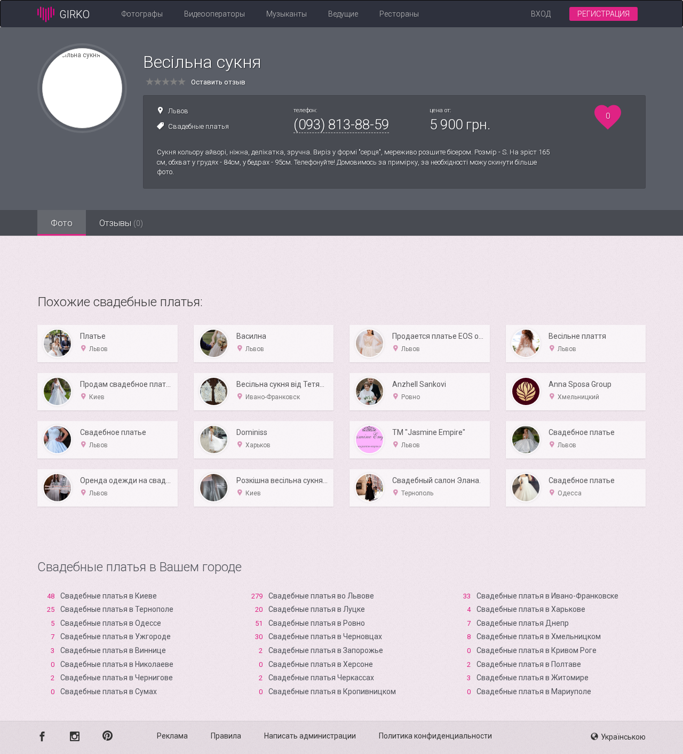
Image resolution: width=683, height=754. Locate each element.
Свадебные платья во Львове (321, 596)
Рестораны (399, 14)
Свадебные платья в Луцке (316, 609)
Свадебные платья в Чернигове (116, 677)
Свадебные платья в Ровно (316, 623)
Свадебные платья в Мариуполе (533, 691)
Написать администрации (310, 736)
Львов (178, 111)
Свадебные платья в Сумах (108, 691)
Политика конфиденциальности (435, 736)
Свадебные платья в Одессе (110, 623)
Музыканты (286, 14)
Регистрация (603, 14)
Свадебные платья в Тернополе (116, 609)
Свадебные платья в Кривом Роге (536, 650)
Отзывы (121, 222)
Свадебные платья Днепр (522, 623)
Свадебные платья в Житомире (532, 677)
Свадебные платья (198, 126)
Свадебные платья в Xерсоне (320, 664)
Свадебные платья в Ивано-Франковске (547, 596)
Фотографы (142, 14)
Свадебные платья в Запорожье (325, 650)
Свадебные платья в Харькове (530, 609)
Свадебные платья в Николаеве (116, 664)
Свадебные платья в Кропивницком (332, 691)
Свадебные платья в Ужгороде (115, 636)
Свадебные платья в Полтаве (528, 664)
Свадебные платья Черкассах (321, 677)
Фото (62, 222)
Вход (541, 14)
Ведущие (343, 14)
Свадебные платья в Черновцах (325, 636)
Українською (623, 737)
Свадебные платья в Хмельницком (538, 636)
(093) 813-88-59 (341, 124)
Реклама (172, 736)
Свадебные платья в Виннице (113, 650)
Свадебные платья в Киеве (108, 596)
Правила (226, 736)
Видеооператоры (214, 14)
